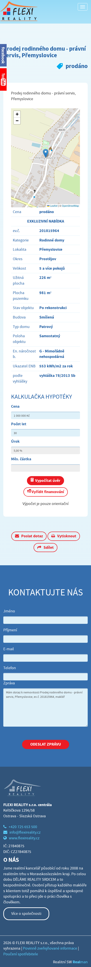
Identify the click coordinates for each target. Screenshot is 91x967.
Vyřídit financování (48, 491)
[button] (45, 153)
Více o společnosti (26, 913)
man (80, 962)
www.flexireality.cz (24, 838)
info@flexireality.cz (25, 832)
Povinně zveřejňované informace (50, 948)
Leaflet (53, 205)
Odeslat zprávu (45, 744)
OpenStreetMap (70, 205)
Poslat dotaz (32, 536)
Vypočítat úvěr (47, 480)
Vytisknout (66, 536)
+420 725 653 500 (23, 826)
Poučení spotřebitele (20, 954)
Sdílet (49, 547)
